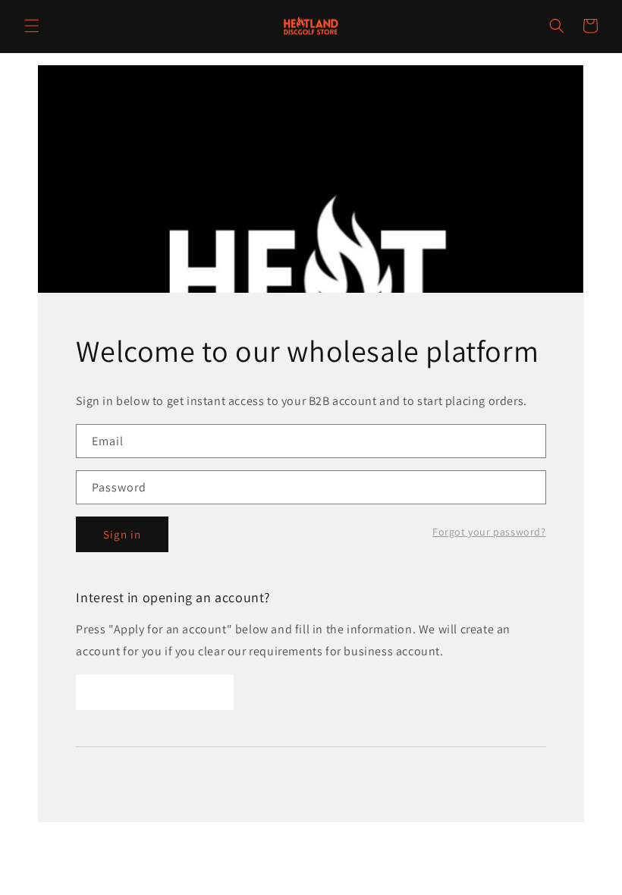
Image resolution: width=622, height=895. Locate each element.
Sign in (122, 534)
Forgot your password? (489, 531)
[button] (32, 25)
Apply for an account (155, 692)
